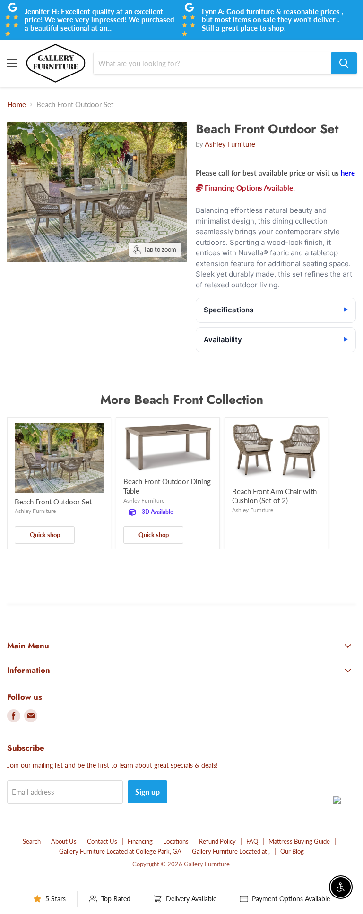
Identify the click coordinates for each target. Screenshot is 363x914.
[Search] (344, 63)
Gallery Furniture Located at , (231, 851)
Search (32, 841)
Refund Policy (217, 841)
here (348, 172)
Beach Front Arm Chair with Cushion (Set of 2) (274, 496)
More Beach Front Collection (181, 400)
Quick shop (45, 534)
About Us (64, 841)
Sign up (147, 791)
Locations (176, 841)
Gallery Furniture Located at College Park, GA (120, 851)
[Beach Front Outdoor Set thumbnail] (25, 286)
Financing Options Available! (249, 188)
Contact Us (102, 841)
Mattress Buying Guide (299, 841)
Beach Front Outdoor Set (53, 501)
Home (16, 105)
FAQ (252, 841)
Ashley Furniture (230, 144)
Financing (140, 841)
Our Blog (292, 851)
